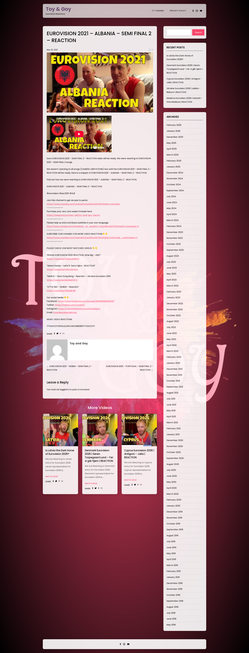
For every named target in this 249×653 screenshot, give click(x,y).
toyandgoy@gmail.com (65, 312)
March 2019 (172, 565)
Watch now (51, 476)
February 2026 (174, 125)
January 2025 (173, 166)
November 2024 (175, 178)
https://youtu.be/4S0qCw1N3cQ (63, 258)
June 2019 (171, 547)
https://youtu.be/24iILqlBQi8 (61, 290)
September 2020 (175, 458)
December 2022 (175, 303)
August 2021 (172, 392)
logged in (64, 389)
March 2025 (173, 154)
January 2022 (173, 363)
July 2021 (171, 398)
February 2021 (174, 428)
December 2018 (175, 583)
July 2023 (171, 261)
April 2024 (172, 214)
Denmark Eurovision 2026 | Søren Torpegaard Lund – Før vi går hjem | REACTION (99, 456)
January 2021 (173, 434)
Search (198, 32)
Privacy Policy (178, 10)
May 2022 (171, 339)
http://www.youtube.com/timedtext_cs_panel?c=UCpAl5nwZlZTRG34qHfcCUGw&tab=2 (93, 226)
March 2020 (173, 493)
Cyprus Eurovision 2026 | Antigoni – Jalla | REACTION (139, 454)
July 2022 (171, 327)
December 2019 (174, 511)
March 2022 (172, 351)
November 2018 (174, 589)
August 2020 (173, 464)
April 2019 (171, 559)
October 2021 (173, 380)
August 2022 (173, 321)
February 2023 (174, 291)
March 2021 (172, 422)
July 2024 (171, 196)
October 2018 (173, 595)
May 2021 (171, 410)
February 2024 (174, 226)
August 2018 (172, 606)
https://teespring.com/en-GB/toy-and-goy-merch (73, 215)
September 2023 (175, 249)
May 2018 (171, 624)
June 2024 (172, 202)
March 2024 (173, 220)
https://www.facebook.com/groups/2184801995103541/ (86, 301)
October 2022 (174, 315)
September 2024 (175, 190)
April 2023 (172, 279)
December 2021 (174, 368)
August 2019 (172, 535)
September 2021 (175, 386)
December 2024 (175, 172)
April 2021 (171, 416)
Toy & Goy (58, 9)
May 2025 (171, 142)
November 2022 (175, 309)
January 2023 (173, 297)
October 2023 (174, 244)
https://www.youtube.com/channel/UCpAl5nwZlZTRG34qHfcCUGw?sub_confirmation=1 (92, 237)
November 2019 (174, 517)
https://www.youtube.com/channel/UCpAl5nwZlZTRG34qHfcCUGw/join (83, 204)
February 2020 (174, 499)
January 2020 (173, 505)
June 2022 (172, 333)
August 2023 (173, 255)
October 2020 (174, 452)
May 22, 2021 (52, 50)
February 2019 (174, 571)
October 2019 (173, 523)
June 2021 (171, 404)
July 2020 (171, 470)
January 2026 (173, 131)
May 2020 (171, 481)
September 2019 (175, 529)
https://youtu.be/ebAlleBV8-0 (62, 280)
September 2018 (175, 600)
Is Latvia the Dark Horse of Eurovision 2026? (59, 452)
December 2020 (175, 440)
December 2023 (175, 232)
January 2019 (173, 577)
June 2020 (172, 476)
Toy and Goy (79, 343)
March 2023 (172, 285)
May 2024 (171, 208)
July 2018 (171, 612)
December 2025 (175, 136)
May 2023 (171, 273)
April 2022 (172, 345)
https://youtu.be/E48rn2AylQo (62, 269)
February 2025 (174, 160)
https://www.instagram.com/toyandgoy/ (79, 308)
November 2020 (175, 446)
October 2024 (174, 184)
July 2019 (171, 541)
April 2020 (172, 487)
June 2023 (172, 267)
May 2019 (171, 553)
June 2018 (171, 618)
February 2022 (174, 357)
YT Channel (158, 10)
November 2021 (174, 374)
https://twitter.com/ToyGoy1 (70, 304)
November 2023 (175, 238)
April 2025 (172, 148)
